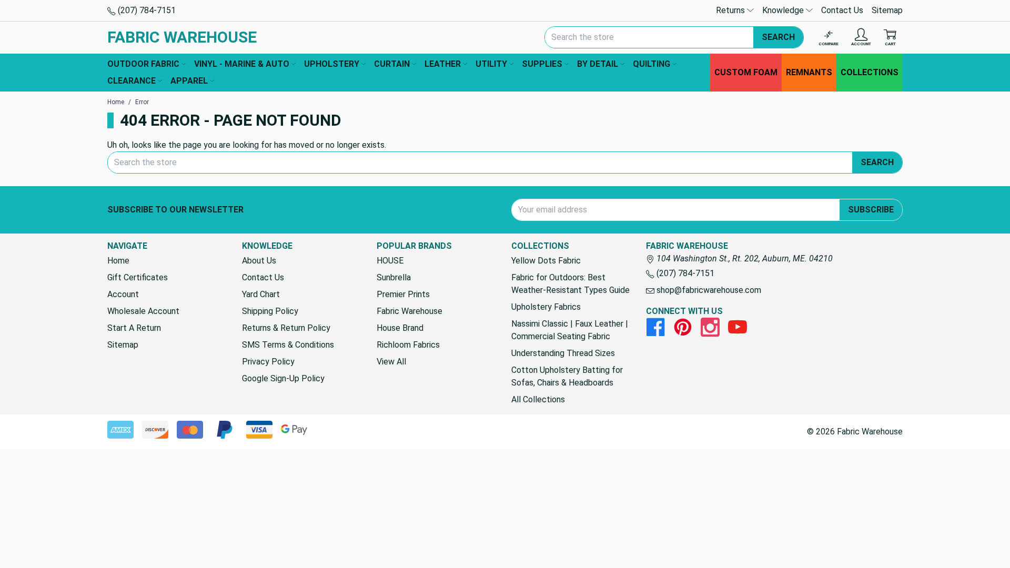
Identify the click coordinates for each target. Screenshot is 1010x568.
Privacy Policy (268, 362)
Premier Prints (403, 294)
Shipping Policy (270, 311)
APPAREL (189, 81)
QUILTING (651, 64)
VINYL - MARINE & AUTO (241, 64)
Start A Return (134, 328)
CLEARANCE (131, 81)
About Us (259, 261)
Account (123, 294)
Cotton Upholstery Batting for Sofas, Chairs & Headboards (567, 376)
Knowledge (784, 10)
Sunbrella (394, 277)
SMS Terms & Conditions (288, 345)
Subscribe (871, 210)
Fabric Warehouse (409, 311)
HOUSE (390, 261)
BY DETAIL (597, 64)
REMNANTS (809, 72)
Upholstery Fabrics (546, 307)
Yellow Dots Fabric (546, 261)
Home (118, 261)
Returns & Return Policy (286, 328)
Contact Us (842, 10)
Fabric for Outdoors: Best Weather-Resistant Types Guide (570, 283)
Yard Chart (261, 294)
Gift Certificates (137, 277)
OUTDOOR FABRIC (143, 64)
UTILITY (491, 64)
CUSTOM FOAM (745, 72)
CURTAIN (392, 64)
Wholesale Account (143, 311)
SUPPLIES (542, 64)
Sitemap (887, 10)
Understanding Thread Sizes (563, 353)
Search (778, 37)
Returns (731, 10)
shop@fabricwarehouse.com (707, 290)
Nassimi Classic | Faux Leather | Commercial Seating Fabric (569, 330)
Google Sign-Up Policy (283, 378)
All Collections (538, 399)
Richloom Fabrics (408, 345)
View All (391, 362)
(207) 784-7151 (146, 10)
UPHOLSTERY (331, 64)
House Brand (400, 328)
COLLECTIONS (869, 72)
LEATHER (443, 64)
